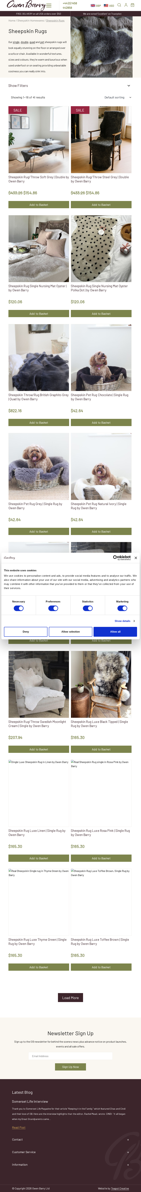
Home (11, 20)
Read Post (18, 1127)
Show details (122, 620)
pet (42, 42)
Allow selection (70, 631)
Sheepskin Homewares (30, 20)
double (24, 42)
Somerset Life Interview (30, 1101)
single (16, 42)
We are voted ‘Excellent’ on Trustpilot (102, 13)
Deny (26, 631)
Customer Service (24, 1152)
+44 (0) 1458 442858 (70, 5)
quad (32, 42)
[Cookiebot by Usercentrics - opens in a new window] (116, 557)
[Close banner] (136, 558)
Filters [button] (23, 85)
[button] (48, 5)
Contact (17, 1139)
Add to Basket (38, 204)
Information (20, 1164)
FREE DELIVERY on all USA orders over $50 (38, 13)
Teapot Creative (120, 1188)
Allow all (115, 631)
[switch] (53, 608)
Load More (70, 997)
